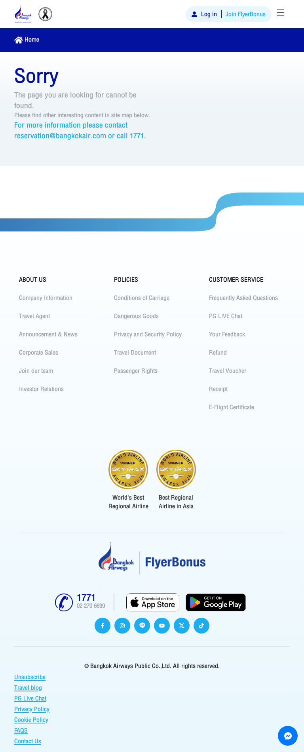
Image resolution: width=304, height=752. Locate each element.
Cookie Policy (31, 720)
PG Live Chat (30, 698)
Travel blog (28, 687)
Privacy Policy (31, 709)
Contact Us (27, 741)
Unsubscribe (30, 677)
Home (32, 39)
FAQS (21, 730)
